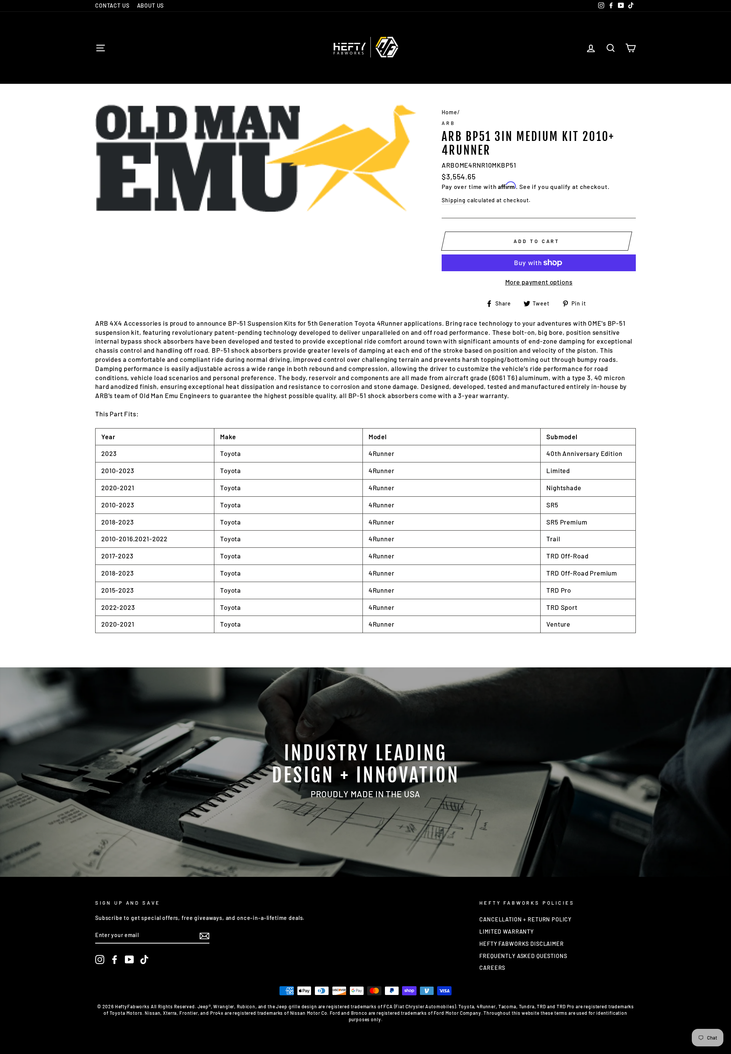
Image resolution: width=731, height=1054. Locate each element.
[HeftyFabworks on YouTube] (129, 959)
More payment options (539, 282)
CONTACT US (112, 5)
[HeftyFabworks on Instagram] (99, 959)
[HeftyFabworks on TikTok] (144, 959)
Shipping (454, 200)
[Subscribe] (204, 935)
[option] (365, 772)
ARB (448, 123)
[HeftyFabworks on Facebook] (114, 959)
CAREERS (492, 967)
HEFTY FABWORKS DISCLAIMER (521, 943)
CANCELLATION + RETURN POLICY (525, 919)
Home (449, 112)
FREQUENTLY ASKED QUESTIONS (523, 956)
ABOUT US (150, 5)
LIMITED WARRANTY (506, 931)
